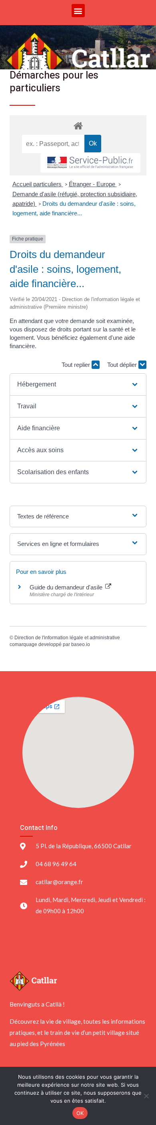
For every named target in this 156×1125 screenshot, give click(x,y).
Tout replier (77, 364)
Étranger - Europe (93, 184)
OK (80, 1113)
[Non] (146, 1096)
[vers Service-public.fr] (90, 163)
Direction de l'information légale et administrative (67, 637)
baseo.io (80, 644)
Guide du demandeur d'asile (67, 587)
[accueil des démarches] (78, 125)
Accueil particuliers (37, 184)
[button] (78, 10)
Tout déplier (122, 364)
